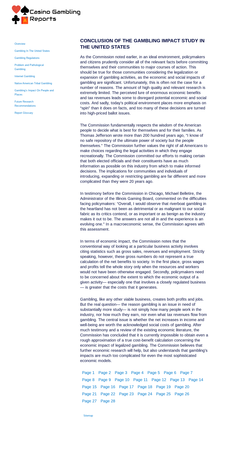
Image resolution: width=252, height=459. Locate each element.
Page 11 (140, 380)
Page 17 (126, 387)
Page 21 (89, 394)
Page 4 (137, 372)
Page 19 (163, 387)
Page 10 (122, 380)
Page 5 (153, 372)
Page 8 (88, 380)
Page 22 (108, 394)
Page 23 (126, 394)
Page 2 (104, 372)
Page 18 (145, 387)
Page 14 (196, 380)
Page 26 (182, 394)
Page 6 (170, 372)
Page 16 (108, 387)
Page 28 (108, 401)
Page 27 (89, 401)
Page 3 (121, 372)
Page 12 (159, 380)
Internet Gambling (25, 76)
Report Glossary (24, 112)
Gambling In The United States (32, 50)
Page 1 (88, 372)
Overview (20, 43)
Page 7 (186, 372)
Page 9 (104, 380)
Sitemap (88, 415)
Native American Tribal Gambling (33, 83)
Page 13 (177, 380)
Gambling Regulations (27, 57)
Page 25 (163, 394)
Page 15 (89, 387)
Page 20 (182, 387)
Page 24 (145, 394)
